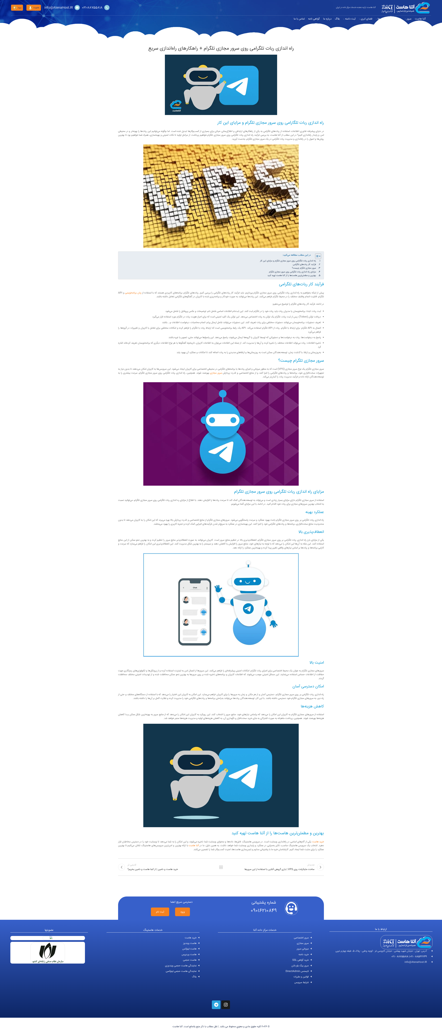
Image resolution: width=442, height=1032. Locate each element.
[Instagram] (225, 1004)
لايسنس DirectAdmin (297, 971)
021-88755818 (92, 7)
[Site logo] (405, 8)
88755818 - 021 (399, 957)
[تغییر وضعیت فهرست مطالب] (316, 256)
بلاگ (194, 977)
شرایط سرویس (301, 982)
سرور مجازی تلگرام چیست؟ (304, 268)
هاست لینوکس (189, 949)
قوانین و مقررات (301, 977)
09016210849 (264, 910)
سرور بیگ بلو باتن (300, 966)
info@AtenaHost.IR (58, 7)
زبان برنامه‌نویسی (133, 293)
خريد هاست (190, 938)
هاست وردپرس (189, 954)
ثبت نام (160, 912)
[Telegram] (216, 1004)
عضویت (36, 7)
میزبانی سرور (303, 949)
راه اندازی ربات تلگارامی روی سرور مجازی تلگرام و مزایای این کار (288, 261)
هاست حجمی (189, 960)
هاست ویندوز (189, 943)
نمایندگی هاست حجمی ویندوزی (180, 966)
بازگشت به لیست (221, 867)
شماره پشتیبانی (264, 903)
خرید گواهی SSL (300, 960)
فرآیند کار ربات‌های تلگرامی (304, 264)
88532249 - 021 (418, 957)
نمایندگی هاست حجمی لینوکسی (181, 971)
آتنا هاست (194, 846)
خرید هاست (318, 842)
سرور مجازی (216, 373)
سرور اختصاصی (301, 938)
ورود (19, 7)
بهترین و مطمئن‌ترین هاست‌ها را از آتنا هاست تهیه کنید (291, 275)
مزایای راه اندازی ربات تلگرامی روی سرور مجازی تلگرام (292, 272)
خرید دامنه (304, 954)
